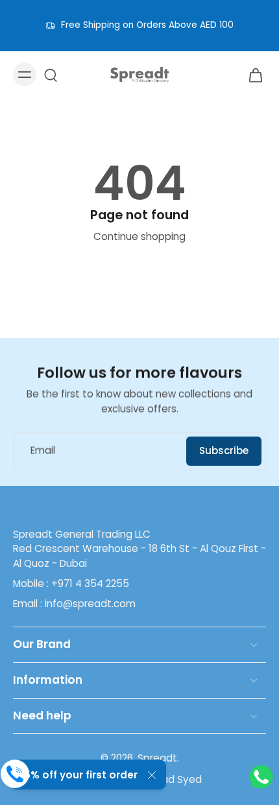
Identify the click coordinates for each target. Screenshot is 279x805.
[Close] (152, 775)
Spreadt (157, 758)
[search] (50, 75)
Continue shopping (139, 236)
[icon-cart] (251, 75)
